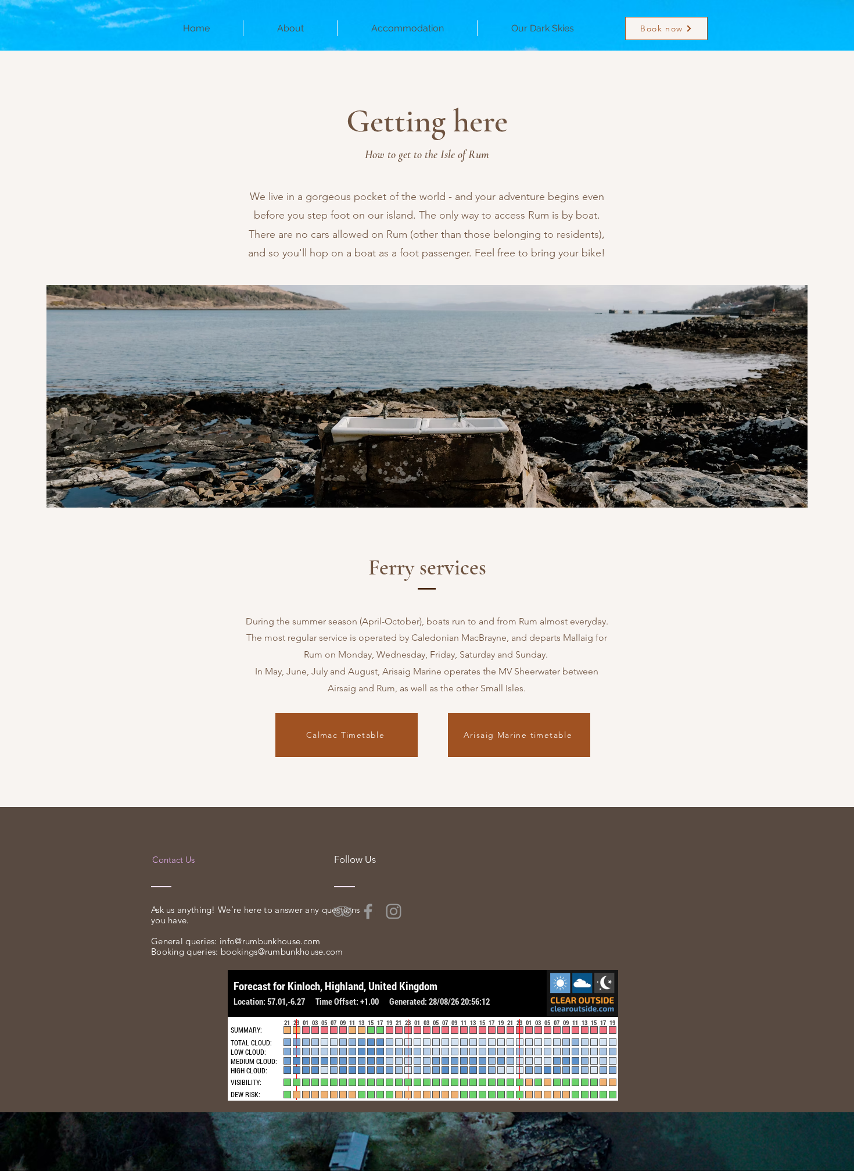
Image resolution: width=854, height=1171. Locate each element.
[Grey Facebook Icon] (368, 911)
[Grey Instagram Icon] (393, 911)
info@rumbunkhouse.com (270, 941)
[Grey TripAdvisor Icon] (342, 911)
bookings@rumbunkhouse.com (282, 951)
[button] (290, 28)
